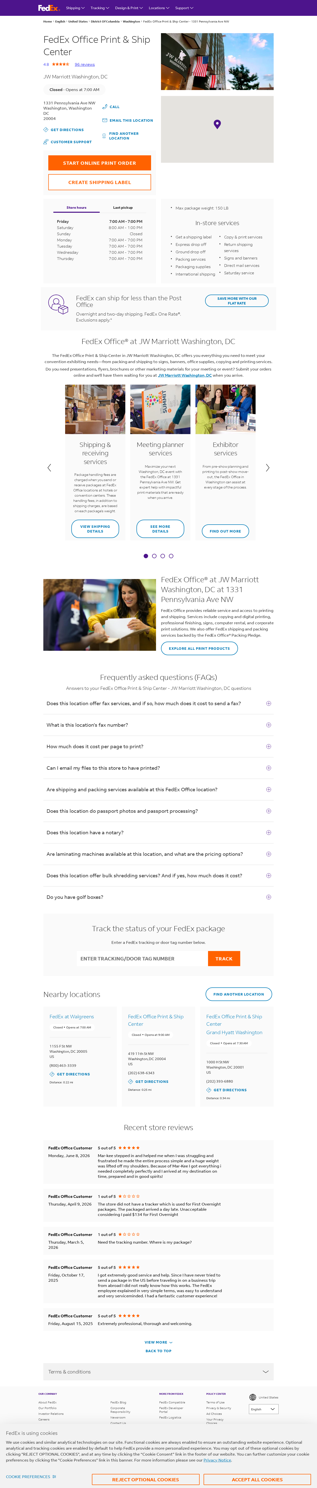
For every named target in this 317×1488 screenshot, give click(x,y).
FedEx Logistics (170, 1417)
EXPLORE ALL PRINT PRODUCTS (195, 646)
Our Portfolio (47, 1408)
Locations (157, 7)
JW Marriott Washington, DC (185, 375)
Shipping (73, 7)
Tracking (98, 7)
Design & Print (126, 7)
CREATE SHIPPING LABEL (89, 179)
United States (268, 1397)
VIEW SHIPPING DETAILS (90, 527)
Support (182, 7)
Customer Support (67, 141)
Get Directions (63, 129)
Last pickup (123, 207)
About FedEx (47, 1402)
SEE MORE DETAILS (153, 527)
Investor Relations (51, 1414)
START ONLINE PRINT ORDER (92, 160)
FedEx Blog (118, 1402)
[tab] (146, 556)
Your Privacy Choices (214, 1421)
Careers (44, 1419)
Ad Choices (214, 1414)
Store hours (76, 207)
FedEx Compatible (172, 1402)
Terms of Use (215, 1402)
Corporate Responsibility (120, 1410)
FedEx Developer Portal (171, 1410)
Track (224, 958)
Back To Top (159, 1350)
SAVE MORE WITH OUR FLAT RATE (237, 300)
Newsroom (118, 1417)
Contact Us (118, 1423)
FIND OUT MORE (221, 529)
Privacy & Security (218, 1408)
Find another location (124, 135)
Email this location (131, 120)
